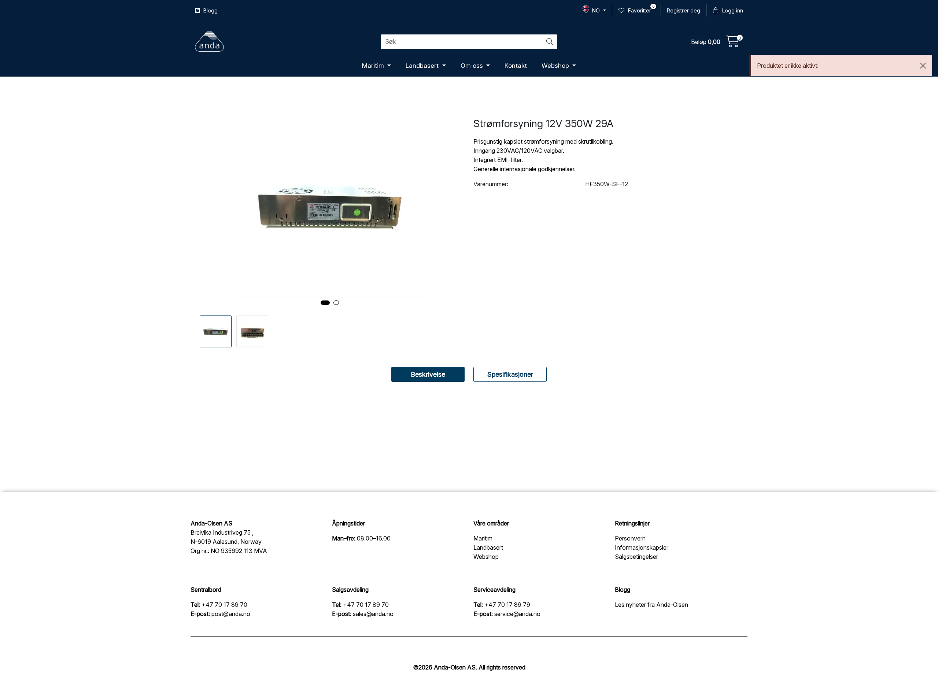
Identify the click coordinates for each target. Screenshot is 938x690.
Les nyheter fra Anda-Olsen (651, 604)
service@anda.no (517, 613)
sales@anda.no (373, 613)
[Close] (923, 65)
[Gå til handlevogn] (732, 43)
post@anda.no (230, 613)
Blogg (210, 10)
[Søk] (549, 41)
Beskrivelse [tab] (428, 374)
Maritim (374, 65)
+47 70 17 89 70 (224, 604)
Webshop (556, 65)
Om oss (473, 65)
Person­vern (630, 538)
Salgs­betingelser (636, 556)
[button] (325, 302)
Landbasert (423, 65)
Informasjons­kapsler (641, 547)
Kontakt (516, 65)
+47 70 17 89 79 (507, 604)
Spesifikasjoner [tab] (510, 374)
